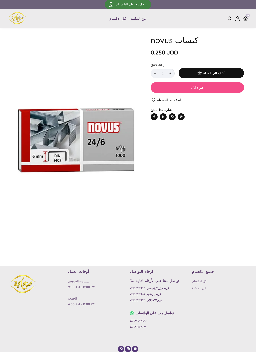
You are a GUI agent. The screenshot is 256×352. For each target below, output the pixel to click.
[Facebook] (135, 349)
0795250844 (138, 327)
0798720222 (138, 321)
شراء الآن (197, 88)
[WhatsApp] (121, 349)
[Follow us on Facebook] (154, 116)
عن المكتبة (139, 18)
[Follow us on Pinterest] (181, 116)
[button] (189, 112)
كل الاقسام (117, 18)
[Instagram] (128, 349)
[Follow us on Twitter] (163, 116)
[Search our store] (231, 18)
